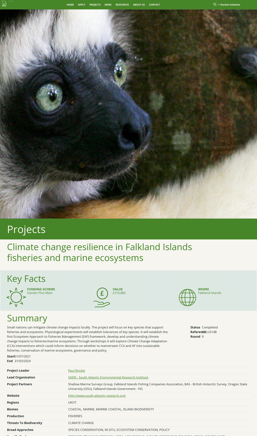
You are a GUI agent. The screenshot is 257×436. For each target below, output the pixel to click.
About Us (139, 4)
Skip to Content (11, 1)
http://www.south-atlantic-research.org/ (97, 395)
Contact (154, 4)
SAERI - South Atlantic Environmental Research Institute (108, 377)
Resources (122, 4)
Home (70, 4)
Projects (95, 4)
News (108, 4)
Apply (81, 4)
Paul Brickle (76, 370)
